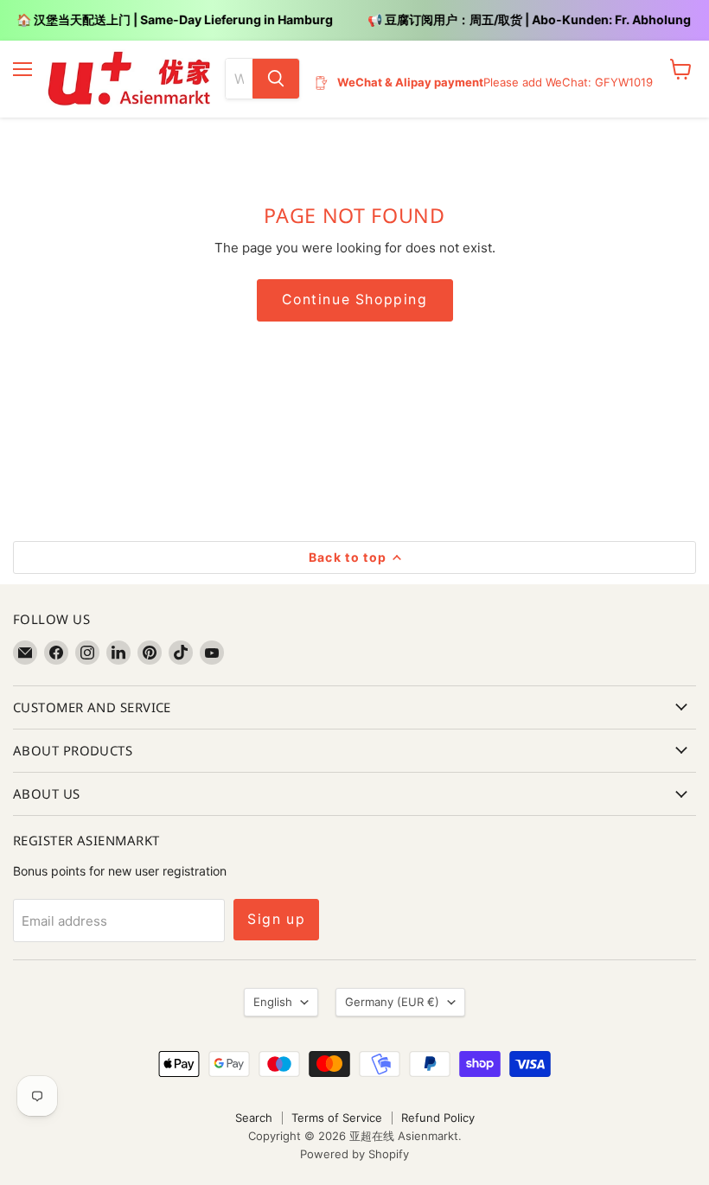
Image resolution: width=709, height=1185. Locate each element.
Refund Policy (438, 1117)
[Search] (275, 79)
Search (253, 1117)
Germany (392, 1002)
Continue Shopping (355, 299)
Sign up (276, 919)
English (272, 1002)
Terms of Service (336, 1117)
